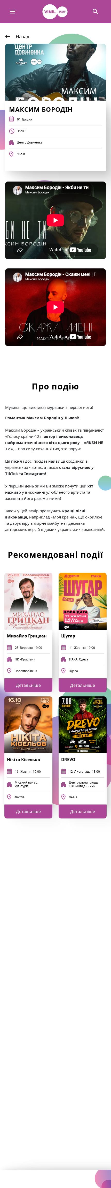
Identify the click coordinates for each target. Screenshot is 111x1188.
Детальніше (28, 685)
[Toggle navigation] (12, 11)
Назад (22, 36)
